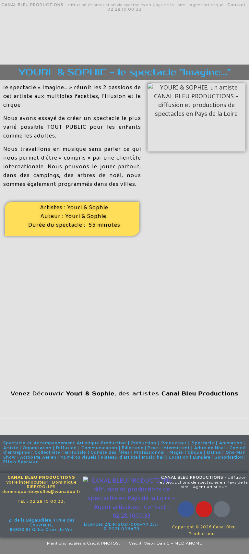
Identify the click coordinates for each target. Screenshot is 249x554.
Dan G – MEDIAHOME (179, 543)
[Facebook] (186, 509)
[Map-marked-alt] (222, 509)
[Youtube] (204, 509)
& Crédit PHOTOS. (106, 543)
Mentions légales (64, 543)
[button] (124, 55)
